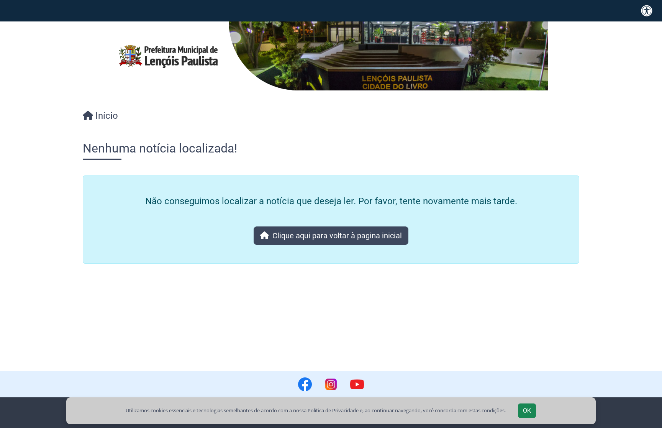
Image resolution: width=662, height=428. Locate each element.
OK (527, 410)
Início (105, 115)
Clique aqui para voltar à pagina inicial (335, 235)
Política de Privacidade (333, 410)
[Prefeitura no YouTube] (357, 384)
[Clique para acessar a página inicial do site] (169, 56)
